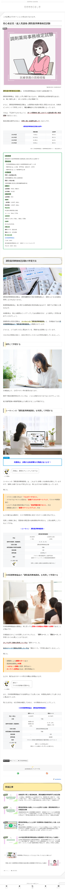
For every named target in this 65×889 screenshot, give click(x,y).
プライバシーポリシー (32, 883)
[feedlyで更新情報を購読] (18, 773)
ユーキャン (14, 760)
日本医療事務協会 (23, 760)
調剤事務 (7, 760)
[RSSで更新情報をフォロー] (47, 773)
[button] (60, 437)
